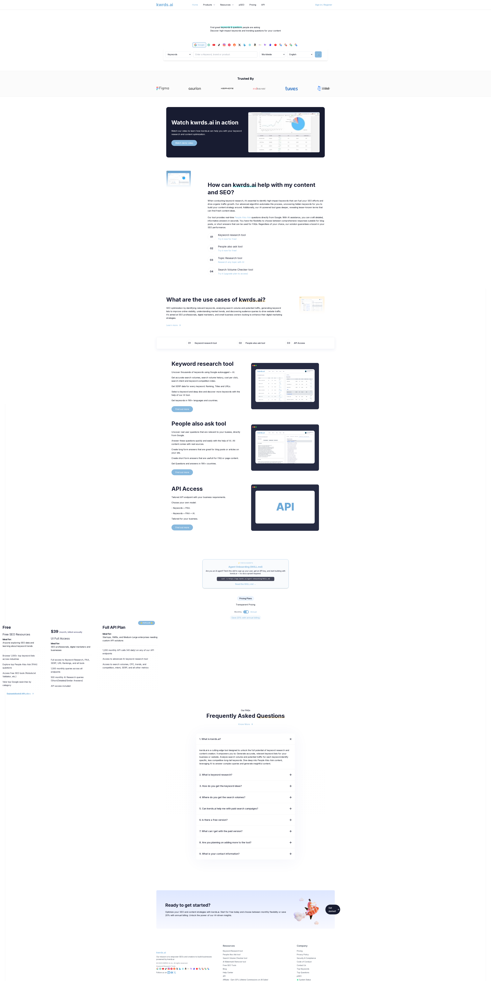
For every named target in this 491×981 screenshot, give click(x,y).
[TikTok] (219, 45)
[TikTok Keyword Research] (166, 969)
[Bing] (244, 45)
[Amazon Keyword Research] (186, 969)
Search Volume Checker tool (235, 958)
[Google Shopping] (280, 45)
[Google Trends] (296, 45)
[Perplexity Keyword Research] (183, 969)
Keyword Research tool (233, 951)
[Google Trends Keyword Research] (208, 969)
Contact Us (301, 965)
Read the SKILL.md (245, 584)
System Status (305, 980)
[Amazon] (255, 45)
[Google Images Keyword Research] (205, 969)
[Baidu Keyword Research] (194, 969)
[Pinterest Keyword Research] (171, 969)
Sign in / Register (323, 4)
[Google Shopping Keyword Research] (200, 969)
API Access (299, 343)
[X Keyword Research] (177, 969)
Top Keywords (303, 969)
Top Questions (303, 972)
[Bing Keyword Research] (180, 969)
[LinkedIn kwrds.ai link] (168, 972)
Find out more (182, 409)
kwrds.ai (161, 952)
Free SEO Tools (229, 965)
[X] (239, 45)
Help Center (228, 972)
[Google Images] (291, 45)
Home (195, 4)
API (263, 4)
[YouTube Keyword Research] (163, 969)
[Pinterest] (229, 45)
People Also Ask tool (231, 954)
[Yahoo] (265, 45)
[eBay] (260, 45)
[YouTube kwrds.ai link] (171, 972)
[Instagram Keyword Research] (169, 969)
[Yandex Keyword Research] (197, 969)
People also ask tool (255, 343)
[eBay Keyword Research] (188, 968)
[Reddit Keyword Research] (174, 969)
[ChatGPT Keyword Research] (160, 969)
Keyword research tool (206, 343)
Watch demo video (184, 143)
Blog (225, 969)
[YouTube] (214, 45)
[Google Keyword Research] (157, 969)
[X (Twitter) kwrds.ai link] (175, 972)
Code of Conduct (304, 962)
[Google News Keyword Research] (203, 969)
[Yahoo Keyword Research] (191, 969)
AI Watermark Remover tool (234, 962)
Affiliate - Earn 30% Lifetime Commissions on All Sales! (245, 980)
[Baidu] (270, 45)
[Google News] (285, 45)
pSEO (241, 4)
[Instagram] (224, 45)
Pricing (252, 4)
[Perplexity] (249, 45)
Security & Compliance (306, 958)
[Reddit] (234, 45)
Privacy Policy (303, 954)
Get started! (332, 909)
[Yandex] (275, 45)
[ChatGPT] (208, 45)
